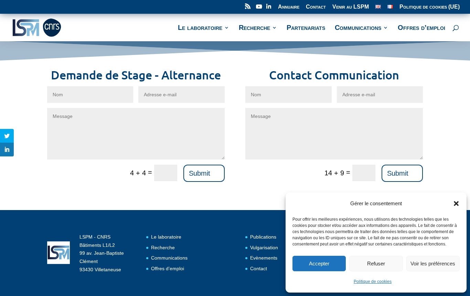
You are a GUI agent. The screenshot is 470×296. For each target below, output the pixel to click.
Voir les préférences (432, 263)
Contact (316, 7)
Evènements (263, 258)
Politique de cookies (373, 281)
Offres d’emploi (167, 268)
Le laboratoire (166, 237)
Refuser (376, 263)
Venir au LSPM (350, 7)
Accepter (319, 263)
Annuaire (288, 7)
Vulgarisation (264, 247)
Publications (263, 237)
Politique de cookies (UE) (429, 7)
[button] (456, 203)
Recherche (163, 247)
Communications (169, 258)
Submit (199, 173)
